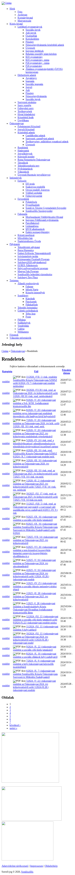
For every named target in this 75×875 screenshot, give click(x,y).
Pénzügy (30, 41)
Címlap (5, 351)
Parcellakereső (32, 223)
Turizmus (14, 280)
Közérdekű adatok (26, 132)
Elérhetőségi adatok (27, 75)
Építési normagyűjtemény (38, 232)
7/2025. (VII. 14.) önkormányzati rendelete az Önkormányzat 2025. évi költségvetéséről (35, 540)
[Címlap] (7, 3)
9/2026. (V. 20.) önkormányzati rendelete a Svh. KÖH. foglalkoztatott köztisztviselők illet (34, 403)
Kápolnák (30, 298)
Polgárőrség (31, 202)
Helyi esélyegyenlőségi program (33, 268)
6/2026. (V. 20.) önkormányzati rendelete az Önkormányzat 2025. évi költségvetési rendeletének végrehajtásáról (34, 433)
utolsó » (13, 728)
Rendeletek (23, 147)
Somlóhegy (23, 295)
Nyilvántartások (25, 168)
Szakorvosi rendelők (35, 186)
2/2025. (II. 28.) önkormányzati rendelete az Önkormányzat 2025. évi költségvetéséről (34, 596)
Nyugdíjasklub (33, 205)
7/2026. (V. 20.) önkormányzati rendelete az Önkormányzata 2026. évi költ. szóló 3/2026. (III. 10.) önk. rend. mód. (36, 423)
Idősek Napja (32, 289)
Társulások (23, 162)
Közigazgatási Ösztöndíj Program (33, 259)
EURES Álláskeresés (28, 265)
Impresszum (36, 865)
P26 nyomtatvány (34, 66)
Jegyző (29, 87)
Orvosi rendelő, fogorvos (38, 189)
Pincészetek (31, 301)
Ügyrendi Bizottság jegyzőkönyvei (34, 174)
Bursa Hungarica (26, 250)
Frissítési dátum (66, 371)
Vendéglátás (23, 325)
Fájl (36, 371)
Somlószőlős (27, 871)
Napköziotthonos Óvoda (29, 241)
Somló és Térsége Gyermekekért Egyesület (46, 208)
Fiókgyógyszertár (34, 195)
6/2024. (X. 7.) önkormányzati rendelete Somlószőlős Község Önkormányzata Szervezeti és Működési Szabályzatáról (35, 673)
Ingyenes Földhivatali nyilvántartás (42, 220)
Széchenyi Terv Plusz (28, 277)
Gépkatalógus (32, 226)
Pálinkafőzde (32, 304)
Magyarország (24, 20)
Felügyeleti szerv (26, 108)
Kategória (7, 371)
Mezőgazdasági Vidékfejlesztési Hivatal (44, 217)
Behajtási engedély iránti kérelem (41, 54)
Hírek (12, 8)
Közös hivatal (16, 23)
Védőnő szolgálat (34, 192)
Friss (20, 11)
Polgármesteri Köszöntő (29, 126)
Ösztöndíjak (31, 35)
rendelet (6, 381)
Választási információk (20, 337)
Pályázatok (15, 244)
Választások (23, 171)
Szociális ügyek (33, 29)
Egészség (22, 180)
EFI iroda (30, 183)
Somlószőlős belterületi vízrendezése (35, 274)
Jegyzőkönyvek (25, 153)
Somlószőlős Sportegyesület (39, 211)
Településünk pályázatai (29, 247)
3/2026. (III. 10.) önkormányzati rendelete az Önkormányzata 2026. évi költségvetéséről (35, 463)
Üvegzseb (30, 48)
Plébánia (22, 319)
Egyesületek (23, 199)
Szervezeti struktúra (27, 102)
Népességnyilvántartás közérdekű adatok (45, 44)
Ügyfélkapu (23, 120)
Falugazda (22, 214)
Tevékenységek (25, 111)
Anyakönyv (31, 78)
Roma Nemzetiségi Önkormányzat (34, 159)
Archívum (22, 14)
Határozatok (23, 150)
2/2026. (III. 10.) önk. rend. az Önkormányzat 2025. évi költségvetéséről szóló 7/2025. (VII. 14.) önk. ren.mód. (35, 473)
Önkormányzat (17, 123)
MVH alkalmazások (35, 229)
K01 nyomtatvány (34, 57)
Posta (28, 316)
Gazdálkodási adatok (35, 135)
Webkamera (23, 331)
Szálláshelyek (24, 322)
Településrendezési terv (28, 165)
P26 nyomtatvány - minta (37, 63)
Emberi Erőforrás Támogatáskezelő (34, 253)
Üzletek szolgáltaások (28, 310)
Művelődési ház (25, 238)
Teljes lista (30, 313)
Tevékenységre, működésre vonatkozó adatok (47, 141)
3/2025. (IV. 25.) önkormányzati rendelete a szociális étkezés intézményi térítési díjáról (35, 586)
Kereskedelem (32, 38)
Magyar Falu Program (28, 271)
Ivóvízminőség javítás (28, 256)
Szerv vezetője (24, 105)
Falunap (29, 286)
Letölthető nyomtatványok (30, 26)
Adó (28, 90)
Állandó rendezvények (28, 283)
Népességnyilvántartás (36, 96)
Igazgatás (30, 81)
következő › (15, 725)
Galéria (21, 328)
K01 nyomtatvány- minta (37, 60)
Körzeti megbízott (26, 235)
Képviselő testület (26, 156)
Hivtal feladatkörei (26, 114)
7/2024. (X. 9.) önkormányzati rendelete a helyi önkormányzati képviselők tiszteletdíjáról (34, 663)
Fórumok (14, 334)
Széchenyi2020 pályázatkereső (32, 262)
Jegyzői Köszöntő (26, 129)
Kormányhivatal (25, 17)
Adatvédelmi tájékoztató (15, 865)
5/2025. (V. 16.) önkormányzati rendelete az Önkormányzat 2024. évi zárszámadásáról (34, 563)
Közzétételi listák (26, 117)
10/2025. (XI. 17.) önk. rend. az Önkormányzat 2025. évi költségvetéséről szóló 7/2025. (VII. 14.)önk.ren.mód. (35, 496)
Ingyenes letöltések (35, 51)
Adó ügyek (31, 32)
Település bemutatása (27, 307)
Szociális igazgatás (34, 84)
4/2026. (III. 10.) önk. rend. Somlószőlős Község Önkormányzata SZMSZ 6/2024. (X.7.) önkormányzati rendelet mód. (35, 453)
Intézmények (16, 177)
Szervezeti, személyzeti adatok (40, 138)
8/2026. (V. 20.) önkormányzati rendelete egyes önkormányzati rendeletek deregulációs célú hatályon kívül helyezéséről (34, 413)
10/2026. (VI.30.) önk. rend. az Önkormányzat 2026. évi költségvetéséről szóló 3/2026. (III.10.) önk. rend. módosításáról (35, 393)
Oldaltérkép (51, 865)
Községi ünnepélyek (35, 292)
